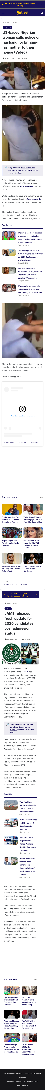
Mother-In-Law (10, 584)
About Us (10, 1081)
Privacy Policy (22, 1085)
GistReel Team (32, 1081)
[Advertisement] (22, 473)
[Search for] (42, 14)
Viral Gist (14, 22)
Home (6, 22)
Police (24, 584)
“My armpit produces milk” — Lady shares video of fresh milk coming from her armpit (30, 289)
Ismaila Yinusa (9, 58)
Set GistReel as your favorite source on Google (20, 4)
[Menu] (3, 14)
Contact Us (20, 1081)
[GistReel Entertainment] (22, 13)
